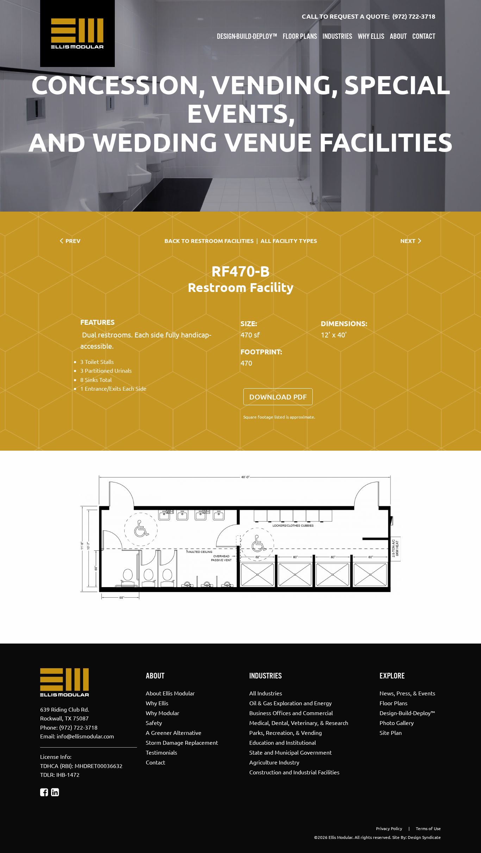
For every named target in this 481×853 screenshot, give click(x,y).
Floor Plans (300, 36)
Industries (337, 36)
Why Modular (162, 712)
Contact (423, 36)
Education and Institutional (282, 742)
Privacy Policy (389, 828)
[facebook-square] (44, 792)
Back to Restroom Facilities (209, 240)
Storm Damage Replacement (182, 742)
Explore (392, 676)
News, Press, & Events (407, 692)
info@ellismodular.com (85, 735)
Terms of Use (428, 828)
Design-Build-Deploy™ (247, 36)
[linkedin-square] (55, 792)
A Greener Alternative (173, 732)
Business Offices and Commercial (291, 712)
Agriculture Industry (274, 761)
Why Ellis (371, 36)
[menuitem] (247, 35)
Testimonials (161, 752)
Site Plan (391, 732)
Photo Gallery (397, 722)
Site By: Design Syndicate (416, 837)
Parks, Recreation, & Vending (285, 732)
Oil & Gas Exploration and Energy (290, 702)
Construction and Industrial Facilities (294, 771)
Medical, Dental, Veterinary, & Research (298, 722)
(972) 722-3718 (413, 16)
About (398, 36)
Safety (154, 722)
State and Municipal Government (290, 752)
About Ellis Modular (170, 692)
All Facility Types (289, 240)
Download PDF (278, 396)
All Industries (265, 692)
